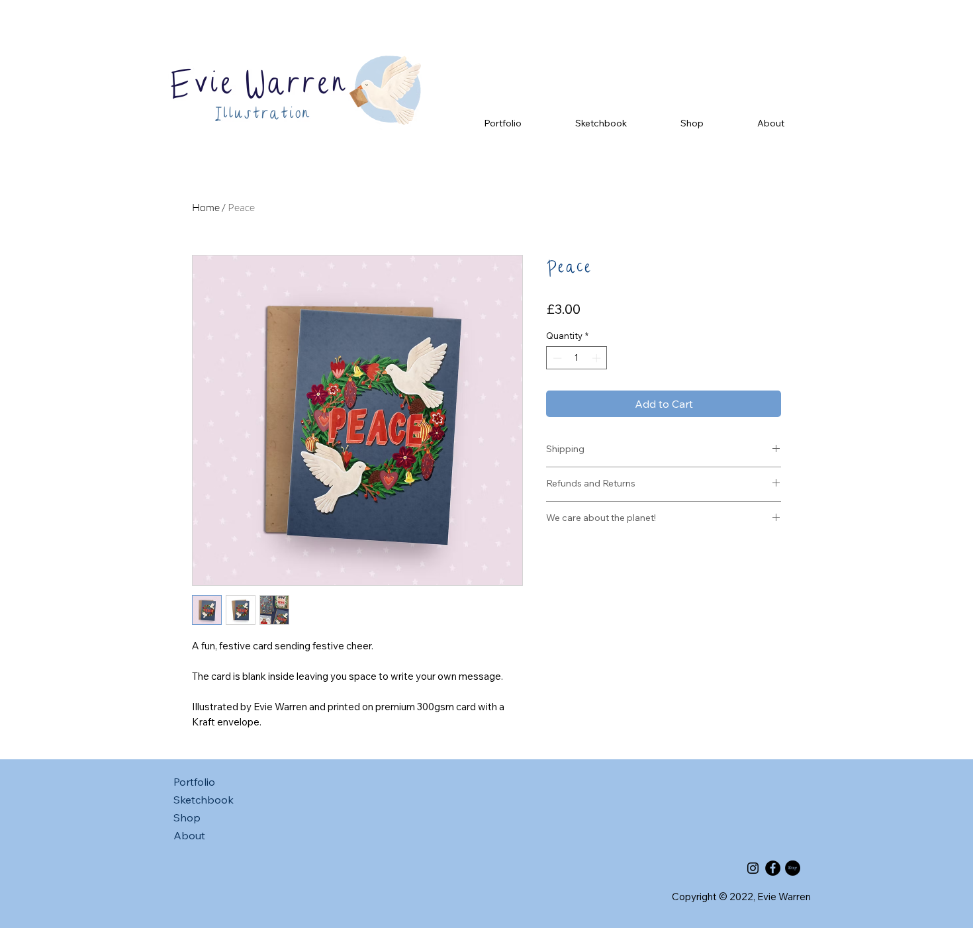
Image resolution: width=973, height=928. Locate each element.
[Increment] (598, 358)
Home (206, 207)
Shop (187, 817)
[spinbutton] (577, 358)
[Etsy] (792, 868)
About (189, 835)
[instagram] (753, 868)
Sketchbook (203, 799)
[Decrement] (556, 358)
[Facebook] (772, 868)
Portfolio (194, 781)
